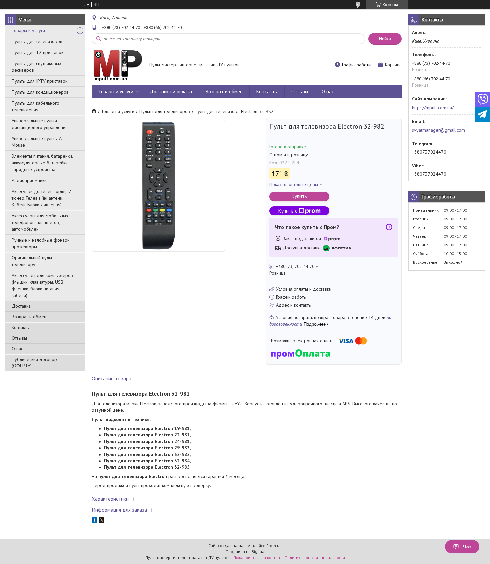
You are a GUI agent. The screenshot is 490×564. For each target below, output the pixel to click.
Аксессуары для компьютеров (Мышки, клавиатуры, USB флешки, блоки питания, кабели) (42, 285)
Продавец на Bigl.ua (245, 551)
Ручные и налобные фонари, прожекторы (41, 243)
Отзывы (19, 338)
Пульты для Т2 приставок (37, 52)
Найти (385, 38)
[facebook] (94, 521)
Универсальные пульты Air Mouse (38, 141)
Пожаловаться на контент (257, 557)
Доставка (21, 306)
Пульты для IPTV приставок (39, 81)
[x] (101, 521)
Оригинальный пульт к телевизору (34, 261)
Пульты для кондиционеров (40, 92)
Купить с (287, 211)
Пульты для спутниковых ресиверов (36, 66)
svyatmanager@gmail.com (438, 130)
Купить (299, 196)
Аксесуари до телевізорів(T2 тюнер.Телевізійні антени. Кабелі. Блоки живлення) (41, 198)
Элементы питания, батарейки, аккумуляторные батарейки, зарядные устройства (42, 162)
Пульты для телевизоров (37, 41)
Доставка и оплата (171, 91)
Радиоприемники (29, 180)
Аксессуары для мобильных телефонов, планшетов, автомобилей (40, 222)
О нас (17, 349)
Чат (467, 546)
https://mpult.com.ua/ (433, 108)
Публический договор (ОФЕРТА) (34, 362)
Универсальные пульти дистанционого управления (40, 124)
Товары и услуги (28, 30)
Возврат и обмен (29, 317)
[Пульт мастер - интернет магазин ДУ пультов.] (117, 65)
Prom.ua (274, 545)
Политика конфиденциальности (315, 557)
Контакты (21, 327)
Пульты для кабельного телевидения (35, 106)
